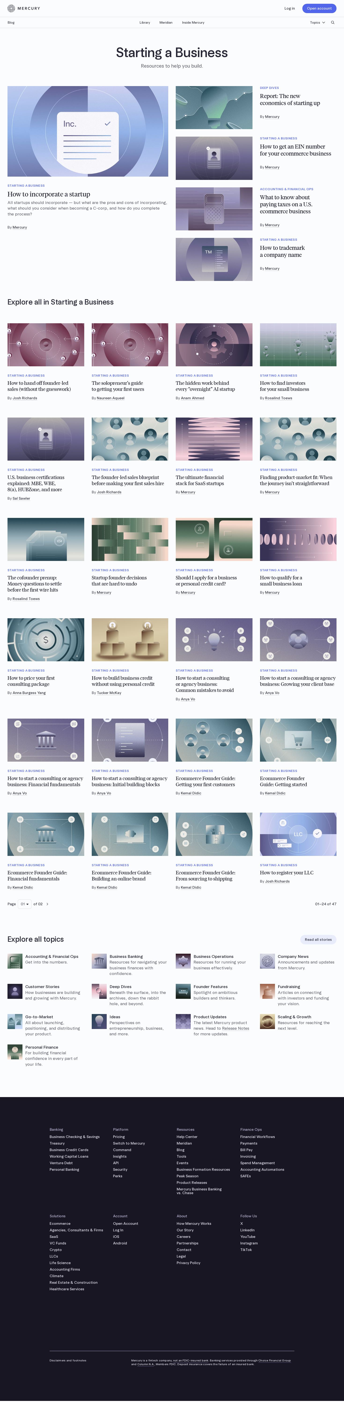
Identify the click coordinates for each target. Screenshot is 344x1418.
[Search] (333, 22)
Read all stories (318, 939)
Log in (290, 8)
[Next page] (47, 904)
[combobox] (25, 904)
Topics (315, 22)
